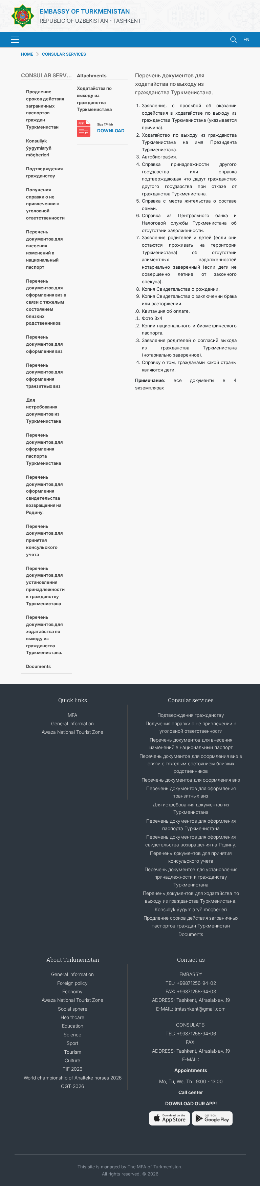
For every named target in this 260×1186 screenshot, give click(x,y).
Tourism (72, 1052)
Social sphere (72, 1009)
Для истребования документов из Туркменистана (43, 410)
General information (72, 723)
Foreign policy (72, 983)
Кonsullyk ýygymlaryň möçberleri (38, 148)
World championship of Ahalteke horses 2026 (73, 1077)
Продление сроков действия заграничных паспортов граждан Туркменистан (45, 109)
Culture (72, 1060)
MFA (72, 715)
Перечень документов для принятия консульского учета (44, 540)
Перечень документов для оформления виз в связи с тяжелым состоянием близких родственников (46, 302)
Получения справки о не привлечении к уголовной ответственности (45, 204)
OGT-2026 (72, 1086)
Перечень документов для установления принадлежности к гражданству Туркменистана (45, 586)
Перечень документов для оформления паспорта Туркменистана (44, 449)
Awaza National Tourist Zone (72, 732)
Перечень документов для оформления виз (44, 344)
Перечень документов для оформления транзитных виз (44, 375)
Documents (38, 666)
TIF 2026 (72, 1069)
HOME (27, 54)
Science (72, 1034)
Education (72, 1026)
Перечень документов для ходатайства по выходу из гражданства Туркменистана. (44, 634)
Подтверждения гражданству (44, 172)
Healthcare (72, 1017)
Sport (72, 1043)
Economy (72, 991)
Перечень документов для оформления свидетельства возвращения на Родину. (44, 494)
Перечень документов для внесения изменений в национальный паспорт (44, 249)
